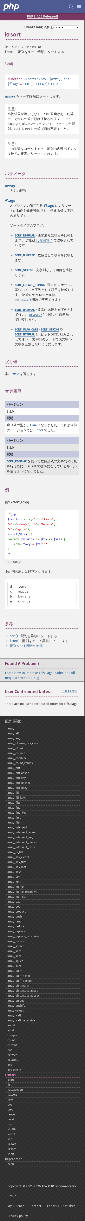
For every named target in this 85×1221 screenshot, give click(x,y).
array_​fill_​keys (16, 798)
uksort (11, 1149)
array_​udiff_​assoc (19, 976)
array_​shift (14, 951)
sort (10, 1139)
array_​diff (13, 768)
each (10, 1164)
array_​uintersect (18, 986)
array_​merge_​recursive (22, 892)
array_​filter (14, 803)
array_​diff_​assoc (18, 773)
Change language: (37, 27)
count (11, 1040)
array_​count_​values (20, 763)
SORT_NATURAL (25, 310)
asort (10, 1030)
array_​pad (13, 901)
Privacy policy (17, 1216)
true (54, 84)
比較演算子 (44, 240)
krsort (11, 1075)
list (9, 1085)
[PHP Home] (11, 6)
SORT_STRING (24, 270)
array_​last (13, 877)
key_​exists (14, 1070)
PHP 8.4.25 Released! (42, 16)
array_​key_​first (16, 862)
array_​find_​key (16, 812)
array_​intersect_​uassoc (22, 842)
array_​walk (14, 1015)
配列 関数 (13, 721)
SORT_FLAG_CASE (26, 329)
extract (12, 1055)
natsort (12, 1094)
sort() (14, 636)
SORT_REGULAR (34, 84)
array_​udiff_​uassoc (19, 981)
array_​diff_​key (16, 778)
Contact (35, 1206)
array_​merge (15, 887)
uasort (11, 1144)
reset (10, 1119)
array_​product (16, 911)
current (12, 1045)
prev (10, 1109)
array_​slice (14, 956)
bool (40, 430)
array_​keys (14, 872)
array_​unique (16, 1000)
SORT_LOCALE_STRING (30, 285)
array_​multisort (17, 897)
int (66, 79)
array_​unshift (16, 1005)
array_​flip (13, 822)
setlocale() (23, 300)
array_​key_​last (16, 867)
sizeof (11, 1134)
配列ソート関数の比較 (26, 646)
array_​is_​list (15, 852)
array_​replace (16, 931)
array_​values (15, 1010)
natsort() (35, 314)
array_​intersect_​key (20, 837)
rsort (10, 1124)
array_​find (13, 807)
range (11, 1114)
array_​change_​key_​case (22, 743)
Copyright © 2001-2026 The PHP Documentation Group (42, 1191)
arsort (11, 1025)
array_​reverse (16, 941)
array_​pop (13, 906)
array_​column (16, 753)
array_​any (13, 738)
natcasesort (15, 1090)
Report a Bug (29, 678)
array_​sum (14, 966)
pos (9, 1104)
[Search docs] (71, 6)
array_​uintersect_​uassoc (23, 996)
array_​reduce (16, 926)
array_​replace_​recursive (23, 936)
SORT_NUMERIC (25, 255)
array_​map (14, 882)
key (9, 1065)
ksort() (14, 641)
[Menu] (79, 6)
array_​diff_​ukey (17, 788)
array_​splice (15, 961)
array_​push (14, 916)
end (9, 1050)
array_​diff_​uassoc (19, 783)
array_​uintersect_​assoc (22, 991)
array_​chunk (15, 748)
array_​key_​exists (18, 857)
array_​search (15, 946)
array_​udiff (14, 971)
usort (10, 1154)
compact (13, 1035)
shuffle (12, 1129)
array (41, 79)
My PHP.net (15, 1206)
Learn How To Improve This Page (29, 673)
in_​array (12, 1060)
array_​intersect (17, 827)
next (10, 1099)
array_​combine (17, 758)
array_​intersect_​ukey (21, 847)
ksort (10, 1080)
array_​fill (13, 793)
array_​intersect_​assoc (21, 832)
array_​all (13, 733)
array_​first (14, 817)
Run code (14, 562)
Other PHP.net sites (61, 1206)
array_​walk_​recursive (21, 1020)
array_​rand (14, 921)
